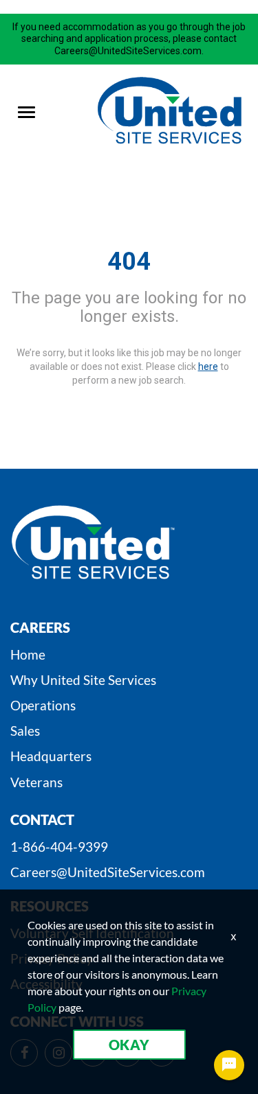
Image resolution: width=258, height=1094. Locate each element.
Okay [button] (129, 1044)
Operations (43, 705)
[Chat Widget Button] (229, 1065)
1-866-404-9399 (59, 846)
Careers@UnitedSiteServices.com (107, 872)
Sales (25, 730)
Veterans (36, 782)
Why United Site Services (83, 680)
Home (27, 654)
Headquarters (51, 756)
